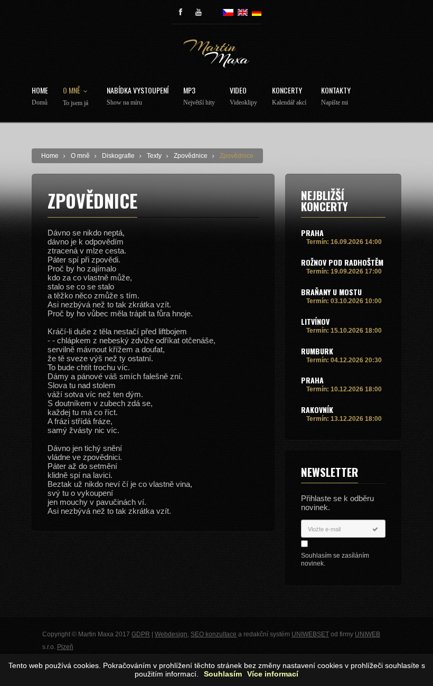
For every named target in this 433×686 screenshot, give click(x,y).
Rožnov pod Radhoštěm (342, 262)
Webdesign (171, 634)
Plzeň (65, 647)
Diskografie (118, 155)
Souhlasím (223, 674)
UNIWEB (367, 634)
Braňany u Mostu (331, 291)
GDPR (140, 634)
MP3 (199, 96)
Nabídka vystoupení (137, 96)
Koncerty (289, 96)
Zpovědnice (191, 155)
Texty (154, 155)
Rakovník (317, 409)
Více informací (272, 674)
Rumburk (317, 350)
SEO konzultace (214, 634)
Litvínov (315, 321)
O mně (75, 97)
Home (40, 96)
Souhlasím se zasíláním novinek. (335, 559)
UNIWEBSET (310, 634)
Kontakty (336, 96)
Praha (312, 232)
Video (243, 96)
